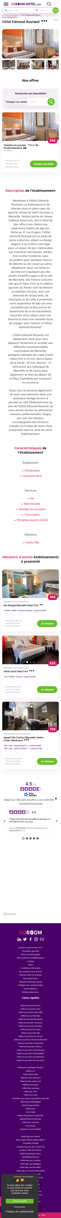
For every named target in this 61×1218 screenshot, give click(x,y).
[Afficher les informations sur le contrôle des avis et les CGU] (56, 798)
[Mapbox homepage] (9, 914)
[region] (30, 891)
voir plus (29, 821)
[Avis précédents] (5, 821)
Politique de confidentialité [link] (20, 1212)
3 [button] (34, 596)
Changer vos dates (16, 101)
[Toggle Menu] (6, 4)
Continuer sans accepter (23, 1177)
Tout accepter (20, 1201)
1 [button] (29, 139)
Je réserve (47, 623)
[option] (30, 126)
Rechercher (55, 10)
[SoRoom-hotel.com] (28, 4)
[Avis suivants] (56, 821)
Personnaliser (19, 1207)
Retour (56, 20)
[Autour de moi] (37, 10)
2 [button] (32, 139)
